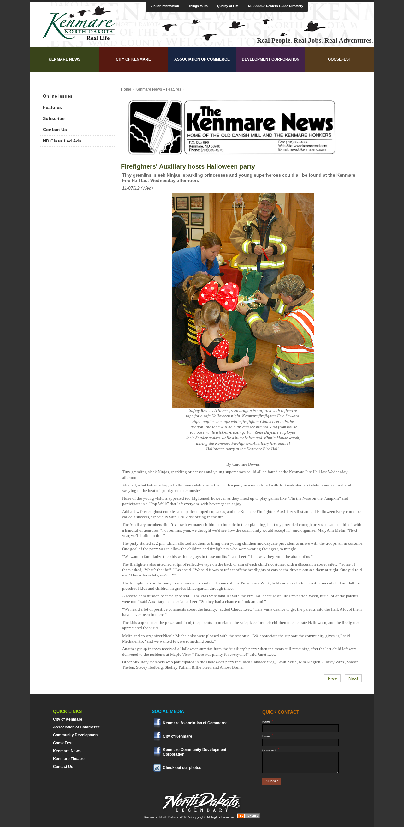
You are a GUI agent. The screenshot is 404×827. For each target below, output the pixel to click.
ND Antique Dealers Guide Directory (275, 6)
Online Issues (58, 96)
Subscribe (54, 118)
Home (126, 89)
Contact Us (55, 129)
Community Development (76, 735)
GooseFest (339, 59)
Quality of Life (228, 6)
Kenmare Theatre (69, 759)
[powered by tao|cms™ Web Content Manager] (248, 817)
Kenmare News (64, 59)
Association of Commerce (202, 59)
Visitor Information (165, 6)
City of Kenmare (133, 59)
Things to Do (198, 6)
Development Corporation (271, 59)
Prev (332, 678)
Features (52, 107)
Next (353, 678)
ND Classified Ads (62, 140)
